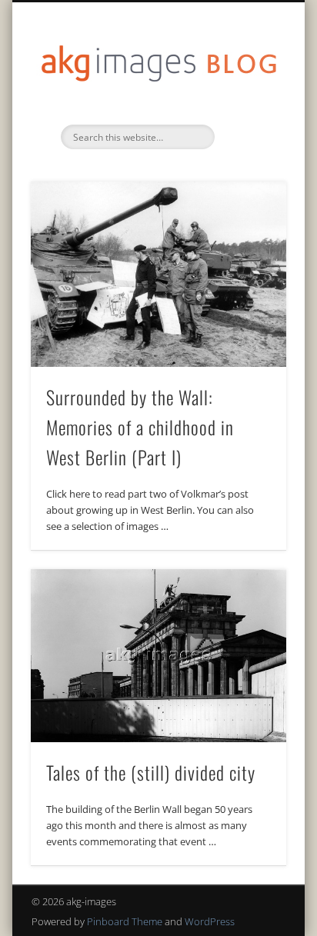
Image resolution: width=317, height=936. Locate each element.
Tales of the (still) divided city (150, 772)
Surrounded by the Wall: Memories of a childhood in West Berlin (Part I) (140, 427)
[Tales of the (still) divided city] (158, 655)
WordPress (210, 921)
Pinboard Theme (124, 921)
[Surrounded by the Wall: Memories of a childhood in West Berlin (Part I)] (158, 274)
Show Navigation (248, 137)
